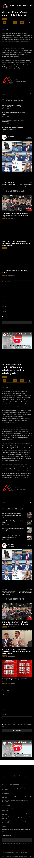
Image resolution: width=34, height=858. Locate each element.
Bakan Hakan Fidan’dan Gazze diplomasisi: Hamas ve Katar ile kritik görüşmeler (9, 184)
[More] (29, 22)
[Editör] (8, 80)
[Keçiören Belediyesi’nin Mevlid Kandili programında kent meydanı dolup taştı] (29, 107)
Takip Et (29, 137)
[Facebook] (4, 775)
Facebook (9, 775)
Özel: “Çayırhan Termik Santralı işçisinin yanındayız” (14, 788)
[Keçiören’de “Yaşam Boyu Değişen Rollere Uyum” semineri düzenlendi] (29, 129)
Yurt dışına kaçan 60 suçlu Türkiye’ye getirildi (14, 271)
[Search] (30, 94)
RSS (28, 775)
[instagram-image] (7, 146)
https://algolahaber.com (21, 81)
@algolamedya (11, 136)
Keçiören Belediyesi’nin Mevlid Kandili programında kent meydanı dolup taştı (11, 106)
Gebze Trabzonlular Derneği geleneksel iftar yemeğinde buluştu (17, 796)
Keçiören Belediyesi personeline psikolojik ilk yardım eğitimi (13, 121)
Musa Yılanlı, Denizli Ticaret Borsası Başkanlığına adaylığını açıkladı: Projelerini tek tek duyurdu (16, 243)
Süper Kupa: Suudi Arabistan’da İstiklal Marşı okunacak (15, 800)
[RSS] (25, 775)
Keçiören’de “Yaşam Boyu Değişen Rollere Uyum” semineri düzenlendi (12, 128)
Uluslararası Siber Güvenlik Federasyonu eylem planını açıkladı (16, 817)
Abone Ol (17, 840)
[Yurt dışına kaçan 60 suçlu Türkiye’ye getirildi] (17, 259)
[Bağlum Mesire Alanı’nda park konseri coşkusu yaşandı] (29, 114)
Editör (17, 79)
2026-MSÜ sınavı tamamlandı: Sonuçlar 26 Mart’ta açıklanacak (16, 813)
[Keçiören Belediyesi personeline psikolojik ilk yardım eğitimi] (29, 121)
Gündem (4, 18)
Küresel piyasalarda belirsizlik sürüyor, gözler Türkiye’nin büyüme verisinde (25, 184)
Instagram (19, 775)
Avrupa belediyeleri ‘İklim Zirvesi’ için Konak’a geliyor (14, 821)
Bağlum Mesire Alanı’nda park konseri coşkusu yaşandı (13, 113)
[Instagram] (14, 775)
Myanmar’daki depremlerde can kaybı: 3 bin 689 (13, 809)
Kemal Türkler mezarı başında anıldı (10, 792)
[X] (16, 778)
